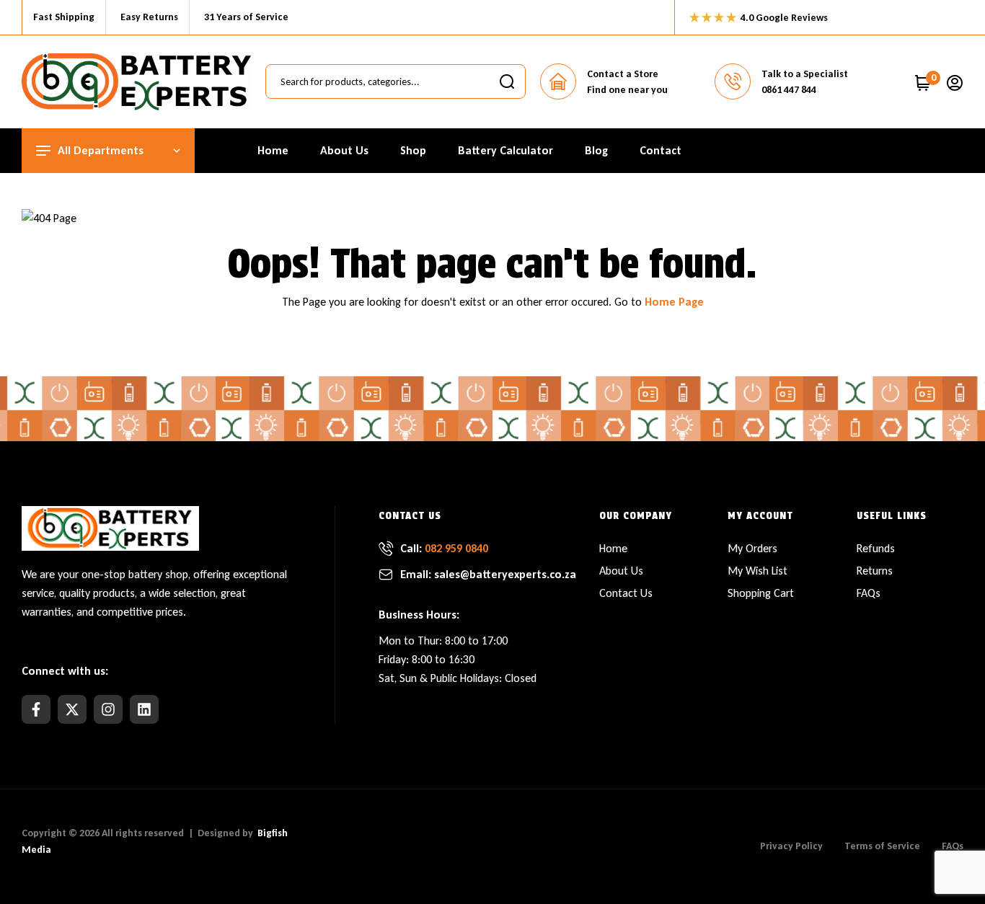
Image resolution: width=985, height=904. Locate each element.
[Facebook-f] (36, 709)
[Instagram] (108, 709)
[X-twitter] (72, 709)
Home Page (674, 302)
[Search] (507, 81)
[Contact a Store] (558, 81)
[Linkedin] (144, 709)
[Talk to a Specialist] (733, 81)
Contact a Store (622, 74)
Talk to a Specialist (804, 74)
